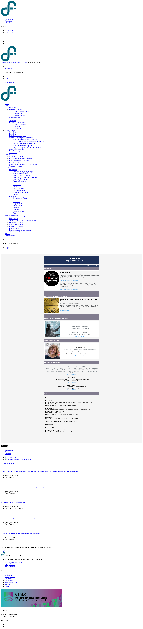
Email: (7, 78)
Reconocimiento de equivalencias (20, 230)
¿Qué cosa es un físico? (17, 217)
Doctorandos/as (18, 211)
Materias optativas (19, 190)
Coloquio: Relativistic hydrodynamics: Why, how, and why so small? (21, 533)
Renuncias (16, 126)
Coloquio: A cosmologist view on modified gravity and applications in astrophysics (25, 518)
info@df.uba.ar (9, 82)
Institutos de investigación (17, 136)
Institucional (9, 19)
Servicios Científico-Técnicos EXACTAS (27, 147)
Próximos (7, 463)
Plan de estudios (18, 188)
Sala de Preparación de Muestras (24, 143)
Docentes (8, 155)
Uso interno (9, 32)
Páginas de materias (15, 162)
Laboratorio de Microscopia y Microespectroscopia (30, 141)
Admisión (16, 202)
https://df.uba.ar (10, 567)
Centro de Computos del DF (22, 145)
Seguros (16, 194)
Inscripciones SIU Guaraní (22, 175)
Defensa (16, 207)
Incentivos (12, 134)
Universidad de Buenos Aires (10, 63)
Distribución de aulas (20, 179)
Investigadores (10, 130)
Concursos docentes (15, 166)
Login (7, 248)
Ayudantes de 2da (19, 115)
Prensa (7, 586)
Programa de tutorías (16, 226)
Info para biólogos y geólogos (23, 172)
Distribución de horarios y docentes (21, 158)
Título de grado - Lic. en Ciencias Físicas (22, 220)
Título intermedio (15, 232)
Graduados (8, 579)
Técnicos (12, 119)
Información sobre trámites (18, 123)
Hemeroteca (17, 185)
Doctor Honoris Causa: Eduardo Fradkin (13, 502)
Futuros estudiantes (11, 215)
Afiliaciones (13, 153)
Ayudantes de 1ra (19, 113)
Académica (8, 21)
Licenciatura (13, 170)
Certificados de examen (21, 192)
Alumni (7, 234)
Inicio (7, 104)
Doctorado (12, 196)
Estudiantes (9, 168)
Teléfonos (12, 121)
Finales (15, 187)
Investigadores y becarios (17, 151)
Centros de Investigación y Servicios (21, 138)
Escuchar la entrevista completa (69, 280)
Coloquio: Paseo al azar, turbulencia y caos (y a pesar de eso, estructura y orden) (24, 487)
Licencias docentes (19, 124)
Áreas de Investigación (16, 149)
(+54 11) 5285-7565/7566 (13, 563)
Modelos (16, 209)
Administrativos (14, 117)
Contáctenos (5, 551)
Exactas (24, 63)
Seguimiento (17, 205)
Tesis (15, 213)
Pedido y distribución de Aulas (19, 160)
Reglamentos (17, 204)
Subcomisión (17, 200)
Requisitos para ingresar (17, 222)
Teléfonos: (8, 68)
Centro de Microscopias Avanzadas (25, 139)
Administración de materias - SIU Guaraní (23, 164)
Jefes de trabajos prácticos (21, 111)
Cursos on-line (18, 183)
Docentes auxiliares (15, 109)
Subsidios (12, 132)
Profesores (12, 107)
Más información (64, 311)
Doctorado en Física (20, 198)
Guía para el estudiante (16, 224)
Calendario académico (16, 156)
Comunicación (10, 236)
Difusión (8, 23)
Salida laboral (13, 219)
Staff (6, 106)
